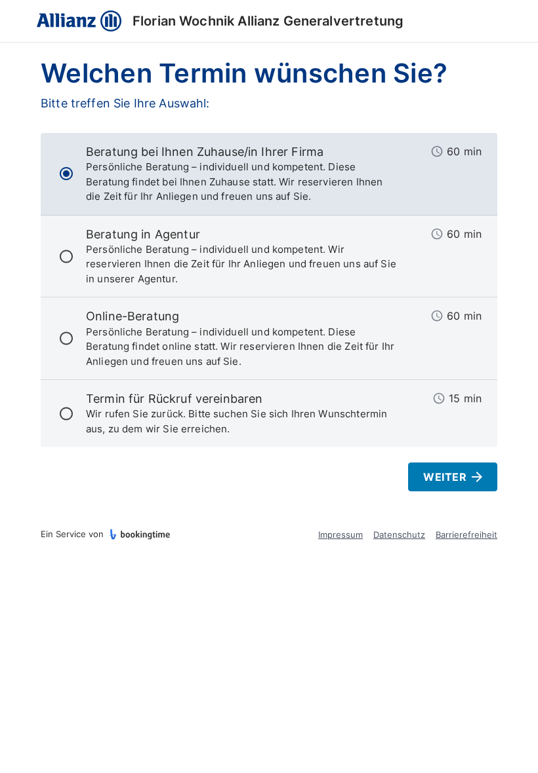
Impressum (340, 534)
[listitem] (269, 174)
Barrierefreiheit (466, 534)
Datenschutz (399, 534)
